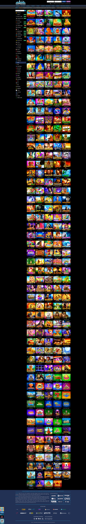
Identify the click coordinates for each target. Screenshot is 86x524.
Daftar (68, 1)
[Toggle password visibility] (60, 1)
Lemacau (16, 493)
